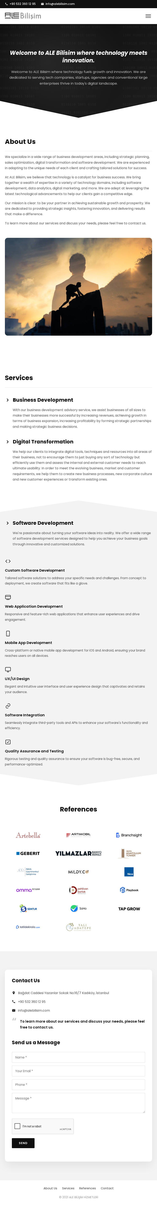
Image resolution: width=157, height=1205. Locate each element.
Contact (107, 1188)
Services (68, 1188)
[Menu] (148, 16)
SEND (23, 1143)
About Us (50, 1188)
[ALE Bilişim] (23, 16)
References (87, 1188)
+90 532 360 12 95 (23, 4)
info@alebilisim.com (60, 4)
